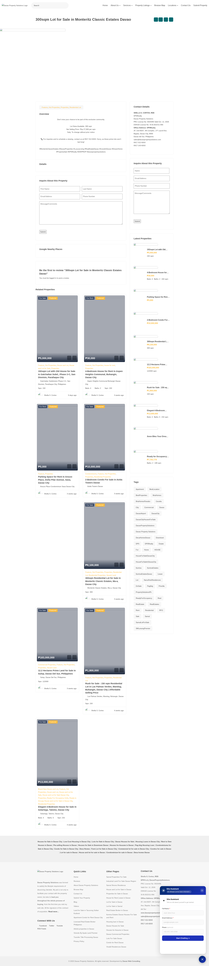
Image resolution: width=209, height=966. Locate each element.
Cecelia (159, 501)
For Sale (42, 298)
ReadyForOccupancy (144, 598)
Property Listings (142, 5)
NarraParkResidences (152, 580)
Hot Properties (54, 107)
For (137, 550)
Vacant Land (111, 575)
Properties (65, 107)
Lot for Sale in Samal (114, 906)
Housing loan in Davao (115, 922)
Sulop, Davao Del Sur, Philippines (53, 677)
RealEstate (140, 604)
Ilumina (138, 568)
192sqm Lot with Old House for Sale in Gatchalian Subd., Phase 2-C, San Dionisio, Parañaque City (56, 374)
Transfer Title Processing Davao (86, 937)
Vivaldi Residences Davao (116, 947)
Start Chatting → (183, 938)
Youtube (59, 926)
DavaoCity (155, 513)
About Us (115, 5)
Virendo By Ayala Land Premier (85, 933)
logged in (52, 278)
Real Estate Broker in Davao (117, 910)
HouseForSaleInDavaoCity (146, 562)
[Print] (171, 19)
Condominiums (91, 474)
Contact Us (185, 5)
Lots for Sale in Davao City (103, 842)
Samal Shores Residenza (116, 885)
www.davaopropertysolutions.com (153, 913)
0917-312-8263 (140, 142)
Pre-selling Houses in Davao (65, 845)
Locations (172, 5)
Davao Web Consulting (131, 961)
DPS (137, 544)
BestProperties (141, 495)
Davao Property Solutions (145, 532)
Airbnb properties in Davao (84, 929)
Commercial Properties (47, 665)
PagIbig (150, 586)
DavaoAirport (141, 513)
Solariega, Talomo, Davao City (51, 814)
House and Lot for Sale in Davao (118, 889)
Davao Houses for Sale (115, 926)
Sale (137, 616)
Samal (147, 616)
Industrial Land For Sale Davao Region (121, 881)
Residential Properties (102, 477)
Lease (160, 574)
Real (159, 598)
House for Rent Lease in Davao (118, 898)
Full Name (166, 908)
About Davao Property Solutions (86, 885)
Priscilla (161, 586)
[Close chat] (202, 890)
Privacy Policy (79, 941)
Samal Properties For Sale (116, 877)
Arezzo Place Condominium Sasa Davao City (57, 486)
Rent (137, 610)
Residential (149, 610)
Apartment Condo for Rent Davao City (88, 917)
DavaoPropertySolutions (145, 526)
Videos (76, 906)
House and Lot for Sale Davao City (55, 795)
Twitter (51, 926)
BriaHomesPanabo (143, 501)
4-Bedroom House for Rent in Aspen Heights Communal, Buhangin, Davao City (104, 374)
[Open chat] (202, 959)
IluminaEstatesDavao (144, 574)
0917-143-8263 (140, 145)
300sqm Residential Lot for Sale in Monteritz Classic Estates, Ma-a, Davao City (103, 581)
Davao (161, 507)
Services (127, 5)
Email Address (168, 918)
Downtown (160, 538)
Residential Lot (75, 107)
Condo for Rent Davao (114, 942)
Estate (161, 544)
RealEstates (154, 604)
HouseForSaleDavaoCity (145, 556)
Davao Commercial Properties (117, 934)
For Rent (89, 298)
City (137, 507)
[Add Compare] (156, 19)
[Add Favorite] (161, 19)
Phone (167, 927)
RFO (161, 610)
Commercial (149, 507)
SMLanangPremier (143, 628)
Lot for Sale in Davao (114, 902)
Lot (137, 580)
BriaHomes (157, 495)
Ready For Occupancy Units (57, 798)
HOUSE (157, 550)
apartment (140, 489)
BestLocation (154, 489)
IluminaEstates (152, 568)
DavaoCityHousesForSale (146, 519)
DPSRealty (149, 544)
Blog (75, 902)
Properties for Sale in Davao (117, 894)
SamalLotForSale (142, 622)
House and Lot (62, 365)
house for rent (109, 365)
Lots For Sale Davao (114, 938)
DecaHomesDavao (143, 538)
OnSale (139, 586)
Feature (45, 107)
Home (105, 5)
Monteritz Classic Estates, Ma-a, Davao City (104, 588)
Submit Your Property (82, 898)
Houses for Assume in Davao (117, 930)
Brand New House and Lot (48, 789)
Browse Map (159, 5)
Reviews (77, 881)
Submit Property (200, 5)
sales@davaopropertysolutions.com (147, 140)
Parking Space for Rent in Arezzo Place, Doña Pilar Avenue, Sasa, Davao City (55, 480)
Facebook (43, 926)
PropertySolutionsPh (143, 592)
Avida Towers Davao (95, 486)
